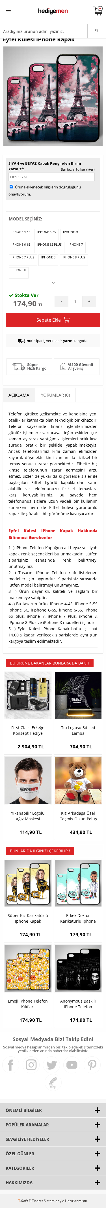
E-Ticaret (36, 1200)
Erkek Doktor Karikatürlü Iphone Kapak (78, 918)
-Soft (23, 1200)
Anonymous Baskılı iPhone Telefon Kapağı (78, 1004)
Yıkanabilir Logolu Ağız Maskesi (28, 815)
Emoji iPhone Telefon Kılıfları (28, 1003)
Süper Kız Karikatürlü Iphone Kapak (28, 918)
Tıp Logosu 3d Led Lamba (78, 730)
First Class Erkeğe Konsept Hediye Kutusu (27, 730)
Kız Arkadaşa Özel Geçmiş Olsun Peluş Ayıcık (78, 816)
